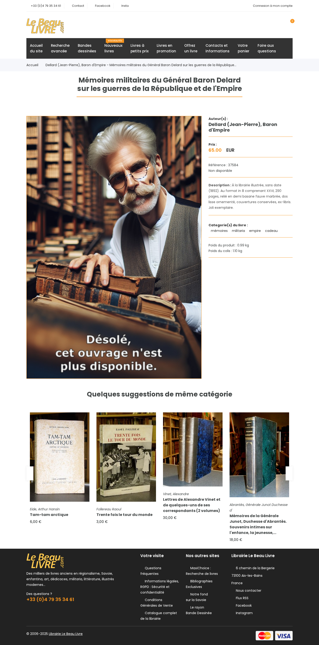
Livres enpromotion (166, 48)
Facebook (102, 6)
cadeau (272, 230)
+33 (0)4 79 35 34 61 (46, 6)
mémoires (220, 230)
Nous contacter (247, 590)
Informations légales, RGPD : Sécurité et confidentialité (159, 587)
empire (255, 230)
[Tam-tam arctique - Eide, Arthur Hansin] (59, 457)
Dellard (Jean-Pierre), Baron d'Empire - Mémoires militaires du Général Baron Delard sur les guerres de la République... (141, 65)
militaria (239, 230)
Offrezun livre (190, 48)
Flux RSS (241, 598)
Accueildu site (36, 48)
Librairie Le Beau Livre (66, 633)
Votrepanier (243, 48)
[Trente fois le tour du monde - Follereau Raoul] (126, 457)
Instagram (243, 613)
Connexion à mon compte (273, 6)
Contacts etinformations (218, 48)
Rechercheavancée (60, 48)
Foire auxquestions (267, 48)
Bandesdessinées (87, 48)
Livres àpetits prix (140, 48)
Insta (125, 6)
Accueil (32, 65)
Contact (78, 6)
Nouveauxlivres (113, 46)
